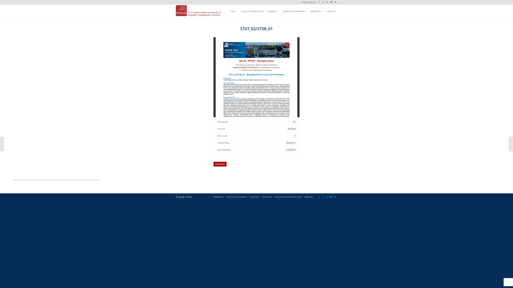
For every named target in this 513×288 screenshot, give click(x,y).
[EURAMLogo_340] (198, 11)
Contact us (331, 11)
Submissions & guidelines (294, 11)
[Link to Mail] (335, 2)
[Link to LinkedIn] (327, 2)
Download (220, 164)
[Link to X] (323, 2)
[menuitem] (218, 197)
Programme (272, 11)
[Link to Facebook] (319, 2)
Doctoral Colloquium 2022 (252, 11)
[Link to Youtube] (331, 2)
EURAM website (309, 2)
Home (233, 11)
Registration (315, 11)
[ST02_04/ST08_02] (2, 144)
